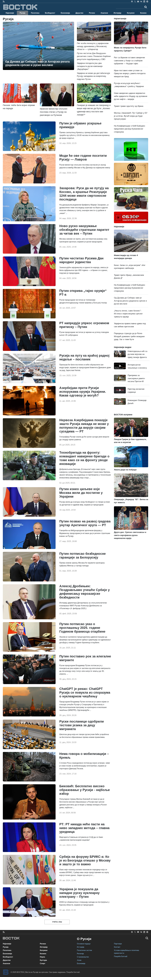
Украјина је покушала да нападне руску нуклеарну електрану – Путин (79, 892)
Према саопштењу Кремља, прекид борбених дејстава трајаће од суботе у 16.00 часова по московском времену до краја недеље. (84, 135)
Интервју (117, 13)
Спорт (42, 963)
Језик (79, 960)
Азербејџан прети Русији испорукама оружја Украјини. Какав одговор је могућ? (82, 391)
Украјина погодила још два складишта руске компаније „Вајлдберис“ (90, 66)
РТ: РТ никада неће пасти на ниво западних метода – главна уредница (84, 828)
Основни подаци (83, 944)
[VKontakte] (141, 1)
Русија (22, 13)
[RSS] (4, 1)
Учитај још (57, 922)
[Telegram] (147, 1)
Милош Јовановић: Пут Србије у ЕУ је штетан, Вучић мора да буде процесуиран (130, 116)
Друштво (79, 13)
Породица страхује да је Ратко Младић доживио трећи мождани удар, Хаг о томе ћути (129, 336)
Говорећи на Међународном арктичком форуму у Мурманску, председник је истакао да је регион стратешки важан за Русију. (84, 533)
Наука (42, 957)
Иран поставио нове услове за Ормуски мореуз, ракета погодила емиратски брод (129, 73)
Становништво (83, 957)
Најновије (10, 13)
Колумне (130, 13)
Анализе (104, 13)
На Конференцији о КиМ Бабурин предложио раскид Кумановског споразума (129, 129)
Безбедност (50, 13)
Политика (35, 13)
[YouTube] (138, 1)
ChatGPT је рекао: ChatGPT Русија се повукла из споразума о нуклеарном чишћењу (84, 692)
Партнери (118, 944)
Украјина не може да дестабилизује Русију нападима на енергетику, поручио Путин (93, 76)
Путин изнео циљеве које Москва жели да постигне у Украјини (81, 492)
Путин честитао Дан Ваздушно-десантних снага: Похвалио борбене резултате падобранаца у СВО (94, 56)
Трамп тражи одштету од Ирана (128, 106)
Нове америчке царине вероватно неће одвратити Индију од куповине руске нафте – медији (130, 96)
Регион (92, 13)
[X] (135, 1)
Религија (80, 954)
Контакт (117, 947)
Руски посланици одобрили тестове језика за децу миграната (81, 725)
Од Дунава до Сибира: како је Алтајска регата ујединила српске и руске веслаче (130, 301)
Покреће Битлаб (120, 956)
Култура (43, 960)
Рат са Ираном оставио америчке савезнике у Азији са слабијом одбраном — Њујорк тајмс (129, 60)
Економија (65, 13)
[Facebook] (132, 1)
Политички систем (84, 950)
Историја (80, 947)
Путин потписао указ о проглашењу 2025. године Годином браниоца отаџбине (82, 627)
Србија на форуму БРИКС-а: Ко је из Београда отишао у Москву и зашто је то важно (85, 860)
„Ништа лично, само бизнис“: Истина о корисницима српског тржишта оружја (128, 314)
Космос (143, 13)
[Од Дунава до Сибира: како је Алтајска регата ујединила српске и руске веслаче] (38, 46)
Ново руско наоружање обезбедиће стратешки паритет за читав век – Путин (84, 229)
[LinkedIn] (144, 1)
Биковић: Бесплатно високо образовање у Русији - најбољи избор (84, 789)
